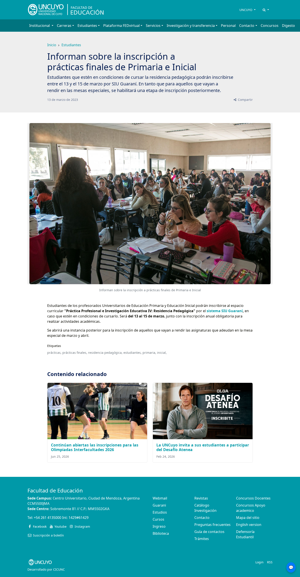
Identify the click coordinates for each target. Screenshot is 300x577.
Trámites (201, 538)
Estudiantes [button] (87, 25)
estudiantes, (132, 352)
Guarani (159, 505)
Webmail (160, 498)
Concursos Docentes (253, 498)
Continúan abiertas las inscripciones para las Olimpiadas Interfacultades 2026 (94, 447)
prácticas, (54, 352)
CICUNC (59, 569)
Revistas (201, 498)
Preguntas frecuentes (212, 524)
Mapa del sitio (247, 517)
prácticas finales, (74, 352)
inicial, (162, 352)
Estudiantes (71, 44)
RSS (270, 562)
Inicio (51, 44)
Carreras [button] (64, 25)
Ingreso (159, 526)
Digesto (288, 25)
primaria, (149, 352)
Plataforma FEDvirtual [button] (121, 25)
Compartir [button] (245, 100)
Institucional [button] (40, 25)
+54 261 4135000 (47, 517)
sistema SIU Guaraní (225, 310)
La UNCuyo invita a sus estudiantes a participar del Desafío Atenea (202, 447)
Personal (228, 25)
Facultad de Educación (55, 490)
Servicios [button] (153, 25)
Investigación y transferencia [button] (191, 25)
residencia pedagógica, (105, 352)
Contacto (202, 517)
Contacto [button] (246, 25)
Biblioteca (161, 533)
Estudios (160, 512)
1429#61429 (79, 517)
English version (248, 524)
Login (259, 562)
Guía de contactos (209, 531)
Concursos (269, 25)
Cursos (158, 519)
